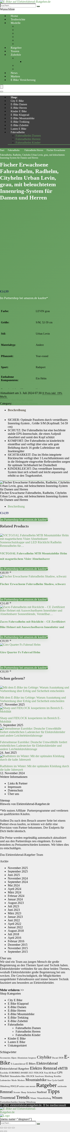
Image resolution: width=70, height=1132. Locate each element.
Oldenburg (5, 1086)
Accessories (5, 1058)
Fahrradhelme (31, 61)
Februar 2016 (16, 941)
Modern (21, 1080)
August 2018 (16, 930)
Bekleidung (23, 58)
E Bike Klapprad (20, 114)
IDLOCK (30, 1076)
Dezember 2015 (17, 944)
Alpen (14, 1058)
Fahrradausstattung (27, 65)
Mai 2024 (14, 885)
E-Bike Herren (19, 107)
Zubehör (16, 54)
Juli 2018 (13, 934)
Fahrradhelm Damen (28, 135)
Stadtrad (42, 1092)
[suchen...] (38, 6)
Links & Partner (17, 783)
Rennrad (21, 40)
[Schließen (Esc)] (13, 1127)
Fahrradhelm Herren (28, 139)
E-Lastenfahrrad (18, 1064)
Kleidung (49, 1076)
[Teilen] (9, 1127)
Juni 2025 (14, 875)
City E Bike (17, 100)
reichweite (62, 1086)
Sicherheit (31, 1092)
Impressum (14, 787)
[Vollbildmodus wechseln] (5, 1127)
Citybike (21, 26)
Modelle (16, 22)
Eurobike (4, 1073)
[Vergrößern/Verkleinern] (1, 1127)
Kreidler (57, 1076)
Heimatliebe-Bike (17, 1076)
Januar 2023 (15, 916)
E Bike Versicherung (23, 79)
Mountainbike (24, 29)
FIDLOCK (38, 1073)
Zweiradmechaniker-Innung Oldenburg (18, 1102)
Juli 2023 (13, 906)
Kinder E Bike (19, 111)
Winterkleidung (44, 1098)
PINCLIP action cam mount (22, 1086)
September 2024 (18, 882)
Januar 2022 (15, 927)
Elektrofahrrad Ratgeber (14, 1068)
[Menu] (1, 87)
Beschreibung (17, 410)
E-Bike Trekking (20, 121)
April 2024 (14, 888)
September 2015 (18, 951)
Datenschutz (15, 790)
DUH (61, 1058)
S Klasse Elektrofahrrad (30, 43)
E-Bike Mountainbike (22, 118)
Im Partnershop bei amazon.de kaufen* (24, 298)
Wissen (57, 1098)
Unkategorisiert (17, 1045)
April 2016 (14, 937)
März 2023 (14, 913)
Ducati (55, 1058)
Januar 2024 (15, 899)
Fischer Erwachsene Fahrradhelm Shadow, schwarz (33, 584)
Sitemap (5, 800)
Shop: (14, 97)
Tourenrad (22, 36)
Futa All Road (50, 1073)
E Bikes (31, 1063)
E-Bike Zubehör (20, 125)
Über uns (13, 794)
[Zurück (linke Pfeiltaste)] (1, 1131)
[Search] (1, 91)
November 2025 (18, 868)
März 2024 (14, 892)
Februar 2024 (16, 895)
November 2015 (18, 948)
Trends (23, 1097)
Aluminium (22, 1058)
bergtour (32, 1058)
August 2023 (16, 902)
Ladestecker (5, 1080)
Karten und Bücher (27, 69)
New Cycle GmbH (55, 1080)
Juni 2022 (14, 920)
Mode (14, 1080)
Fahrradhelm (18, 132)
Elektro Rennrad (43, 1068)
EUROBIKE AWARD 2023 (21, 1073)
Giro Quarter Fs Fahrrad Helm (20, 652)
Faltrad (20, 33)
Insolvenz (39, 1076)
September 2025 (18, 871)
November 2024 (18, 878)
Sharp (23, 1092)
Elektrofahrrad (47, 1063)
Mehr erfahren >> (12, 990)
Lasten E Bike (18, 128)
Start (2, 150)
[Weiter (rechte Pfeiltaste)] (5, 1131)
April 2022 (14, 923)
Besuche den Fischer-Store (16, 400)
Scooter (16, 1092)
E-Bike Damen (19, 104)
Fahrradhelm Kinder (28, 142)
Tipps (53, 1091)
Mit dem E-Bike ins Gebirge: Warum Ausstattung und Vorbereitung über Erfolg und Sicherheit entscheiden (33, 699)
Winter (33, 1098)
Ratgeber (46, 1085)
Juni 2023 (14, 909)
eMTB (63, 1068)
